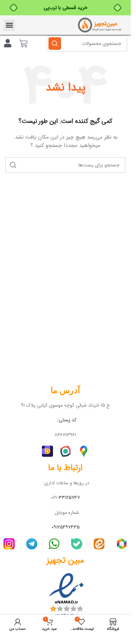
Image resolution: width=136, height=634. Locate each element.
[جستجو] (54, 43)
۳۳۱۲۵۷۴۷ (69, 497)
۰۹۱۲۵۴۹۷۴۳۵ (66, 527)
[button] (9, 25)
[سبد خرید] (23, 43)
